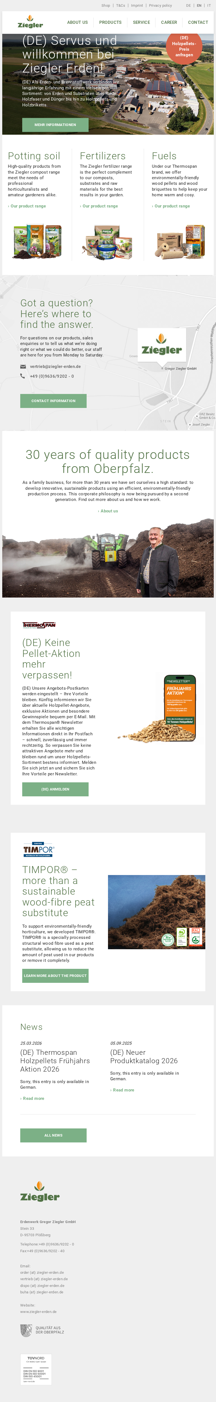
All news (53, 1135)
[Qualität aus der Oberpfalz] (42, 1339)
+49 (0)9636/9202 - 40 (45, 1251)
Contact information (53, 401)
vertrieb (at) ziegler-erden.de (44, 1279)
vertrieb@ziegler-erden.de (55, 366)
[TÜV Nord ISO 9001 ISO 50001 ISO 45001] (36, 1378)
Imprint (137, 5)
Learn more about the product (55, 976)
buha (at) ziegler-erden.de (42, 1292)
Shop (106, 5)
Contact (198, 22)
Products (110, 22)
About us (77, 22)
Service (141, 22)
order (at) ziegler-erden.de (42, 1272)
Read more (33, 1098)
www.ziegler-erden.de (38, 1312)
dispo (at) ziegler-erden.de (42, 1286)
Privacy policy (160, 5)
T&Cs (120, 5)
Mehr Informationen (55, 125)
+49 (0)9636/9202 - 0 (52, 376)
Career (169, 22)
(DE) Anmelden (55, 789)
